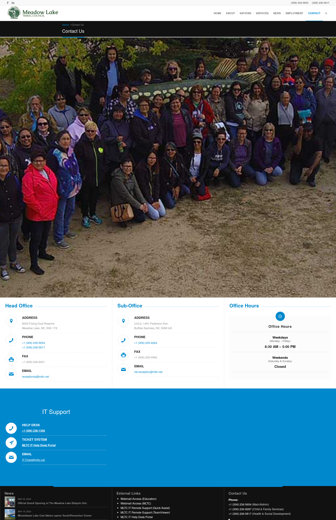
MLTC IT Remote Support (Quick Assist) (145, 508)
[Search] (326, 13)
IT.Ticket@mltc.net (33, 460)
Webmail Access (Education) (138, 499)
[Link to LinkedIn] (13, 2)
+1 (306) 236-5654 (33, 343)
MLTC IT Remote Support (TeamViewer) (145, 512)
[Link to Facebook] (7, 2)
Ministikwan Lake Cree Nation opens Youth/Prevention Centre (55, 515)
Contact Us (73, 30)
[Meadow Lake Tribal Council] (33, 13)
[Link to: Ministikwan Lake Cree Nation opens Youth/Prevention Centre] (10, 514)
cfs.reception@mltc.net (148, 372)
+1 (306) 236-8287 (240, 509)
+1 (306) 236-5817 (33, 347)
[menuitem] (299, 3)
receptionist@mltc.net (35, 377)
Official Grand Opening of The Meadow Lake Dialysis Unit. (52, 503)
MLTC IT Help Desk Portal (137, 517)
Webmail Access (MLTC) (136, 503)
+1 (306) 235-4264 (145, 343)
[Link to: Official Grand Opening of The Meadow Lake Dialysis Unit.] (10, 502)
